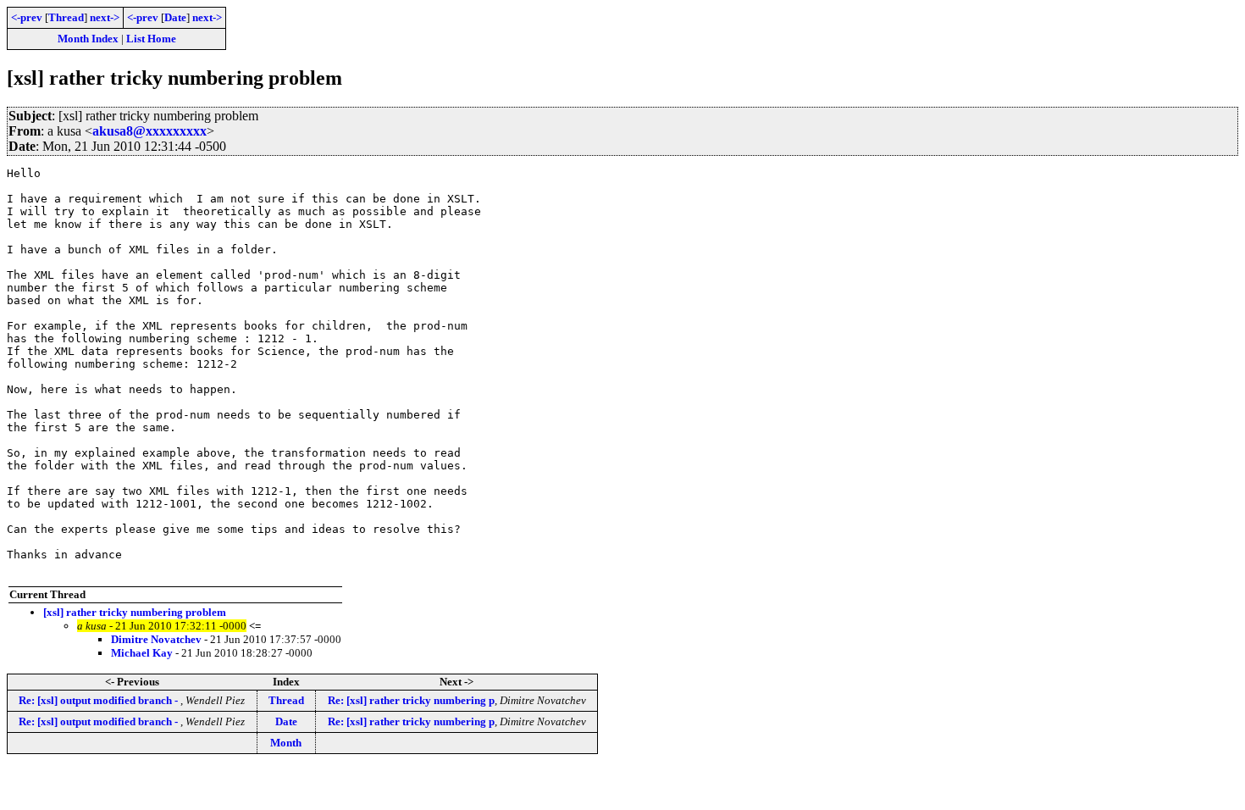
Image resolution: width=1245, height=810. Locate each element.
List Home (151, 38)
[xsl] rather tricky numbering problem (134, 612)
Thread (66, 17)
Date (175, 17)
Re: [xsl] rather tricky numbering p (411, 700)
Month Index (88, 38)
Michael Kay (142, 652)
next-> (104, 17)
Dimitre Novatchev (156, 639)
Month (286, 742)
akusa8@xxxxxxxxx (149, 131)
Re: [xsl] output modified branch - (99, 700)
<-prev (26, 17)
